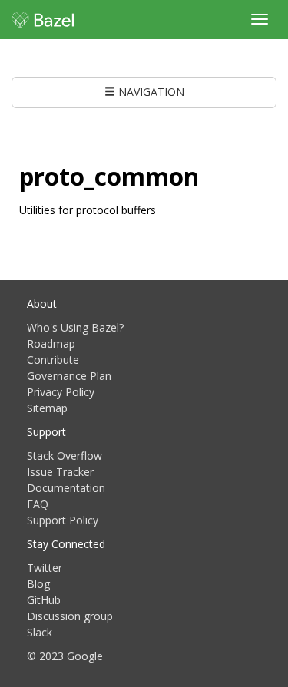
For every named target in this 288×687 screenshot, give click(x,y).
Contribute (53, 359)
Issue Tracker (60, 471)
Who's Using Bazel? (75, 327)
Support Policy (62, 520)
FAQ (37, 504)
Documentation (66, 488)
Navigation (149, 91)
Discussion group (70, 616)
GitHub (44, 600)
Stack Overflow (64, 455)
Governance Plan (69, 375)
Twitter (44, 567)
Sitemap (47, 408)
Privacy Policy (60, 392)
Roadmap (51, 343)
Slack (39, 632)
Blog (38, 583)
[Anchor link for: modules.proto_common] (211, 175)
